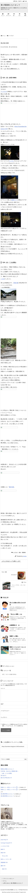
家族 (20, 552)
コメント (3, 688)
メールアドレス (5, 710)
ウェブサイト (4, 717)
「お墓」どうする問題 (6, 773)
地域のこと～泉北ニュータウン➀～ (10, 787)
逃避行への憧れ (14, 636)
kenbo (25, 556)
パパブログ (11, 35)
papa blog (4, 839)
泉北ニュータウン (6, 859)
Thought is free (22, 892)
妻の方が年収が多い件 (6, 777)
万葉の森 (15, 283)
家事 (3, 849)
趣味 (3, 865)
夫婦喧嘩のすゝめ (15, 625)
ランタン (11, 161)
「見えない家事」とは (16, 614)
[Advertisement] (14, 25)
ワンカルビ (4, 91)
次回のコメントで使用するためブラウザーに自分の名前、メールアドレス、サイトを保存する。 (14, 725)
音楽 (4, 869)
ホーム (3, 35)
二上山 (2, 279)
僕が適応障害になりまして (7, 793)
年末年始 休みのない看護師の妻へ (9, 771)
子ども (5, 856)
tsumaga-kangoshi (6, 842)
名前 (2, 704)
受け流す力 (3, 775)
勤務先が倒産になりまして (7, 769)
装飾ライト (14, 200)
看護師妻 (24, 552)
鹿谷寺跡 (11, 487)
